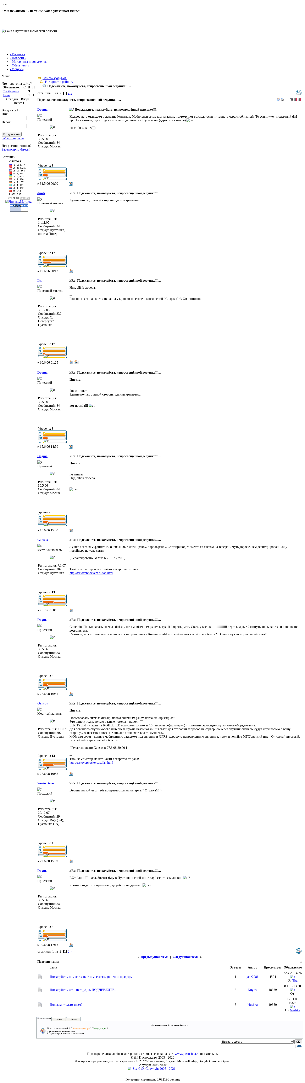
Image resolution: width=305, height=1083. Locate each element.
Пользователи (44, 1018)
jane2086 (252, 976)
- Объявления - (20, 65)
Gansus (42, 540)
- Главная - (17, 54)
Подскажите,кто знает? (66, 1004)
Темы (6, 95)
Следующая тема (186, 957)
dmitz (41, 193)
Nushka (253, 1004)
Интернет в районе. (59, 81)
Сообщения (11, 91)
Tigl (295, 980)
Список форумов (55, 78)
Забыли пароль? (13, 138)
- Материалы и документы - (29, 61)
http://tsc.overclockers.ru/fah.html (91, 573)
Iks (39, 280)
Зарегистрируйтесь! (16, 149)
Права (74, 1019)
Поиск (59, 1019)
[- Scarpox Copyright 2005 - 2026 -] (152, 1068)
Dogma (42, 109)
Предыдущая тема (154, 957)
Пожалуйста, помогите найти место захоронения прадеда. (91, 976)
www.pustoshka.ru (187, 1053)
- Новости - (18, 58)
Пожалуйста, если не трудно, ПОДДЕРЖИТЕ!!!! (84, 989)
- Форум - (16, 69)
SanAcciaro (45, 783)
